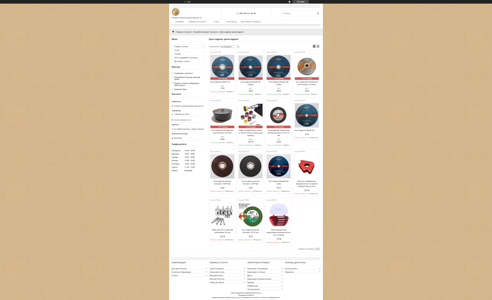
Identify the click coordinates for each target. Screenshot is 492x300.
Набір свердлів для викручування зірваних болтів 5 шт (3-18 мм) (278, 232)
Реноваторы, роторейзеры (257, 269)
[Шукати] (318, 13)
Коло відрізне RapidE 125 (220, 82)
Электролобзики (253, 289)
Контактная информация (181, 272)
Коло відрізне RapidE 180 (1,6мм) (279, 83)
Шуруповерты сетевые (256, 272)
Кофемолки (289, 272)
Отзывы (177, 54)
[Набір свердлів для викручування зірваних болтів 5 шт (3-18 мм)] (278, 215)
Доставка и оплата (251, 22)
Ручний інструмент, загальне (205, 32)
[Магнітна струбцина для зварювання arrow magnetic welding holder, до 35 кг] (307, 166)
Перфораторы (252, 286)
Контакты (232, 22)
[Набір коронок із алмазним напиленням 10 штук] (222, 215)
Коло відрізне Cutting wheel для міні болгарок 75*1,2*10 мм (278, 132)
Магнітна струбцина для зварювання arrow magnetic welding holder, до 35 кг (307, 183)
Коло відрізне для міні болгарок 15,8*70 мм (222, 182)
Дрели (249, 275)
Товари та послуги (183, 32)
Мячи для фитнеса (216, 279)
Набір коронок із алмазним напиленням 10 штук (222, 231)
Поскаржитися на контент (250, 297)
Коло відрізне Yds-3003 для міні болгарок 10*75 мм (307, 83)
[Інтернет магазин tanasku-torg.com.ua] (175, 12)
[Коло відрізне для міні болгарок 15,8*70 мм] (222, 166)
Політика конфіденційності (270, 297)
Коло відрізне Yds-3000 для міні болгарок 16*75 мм (222, 131)
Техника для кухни (216, 272)
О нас (216, 22)
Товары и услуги (197, 22)
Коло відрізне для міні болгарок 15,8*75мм (250, 182)
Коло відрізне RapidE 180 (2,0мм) (250, 83)
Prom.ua (258, 293)
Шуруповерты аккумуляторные (259, 279)
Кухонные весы (291, 269)
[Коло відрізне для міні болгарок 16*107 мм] (250, 215)
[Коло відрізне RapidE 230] (307, 115)
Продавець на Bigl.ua (246, 295)
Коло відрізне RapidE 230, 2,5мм (279, 182)
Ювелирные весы (216, 275)
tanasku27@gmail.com (182, 120)
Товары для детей (216, 282)
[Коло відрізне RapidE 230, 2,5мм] (278, 166)
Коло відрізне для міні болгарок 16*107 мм (250, 231)
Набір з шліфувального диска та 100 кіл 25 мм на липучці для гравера (250, 132)
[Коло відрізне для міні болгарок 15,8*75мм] (250, 166)
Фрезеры (250, 282)
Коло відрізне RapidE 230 (304, 130)
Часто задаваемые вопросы (186, 58)
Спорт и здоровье (216, 269)
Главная (179, 22)
